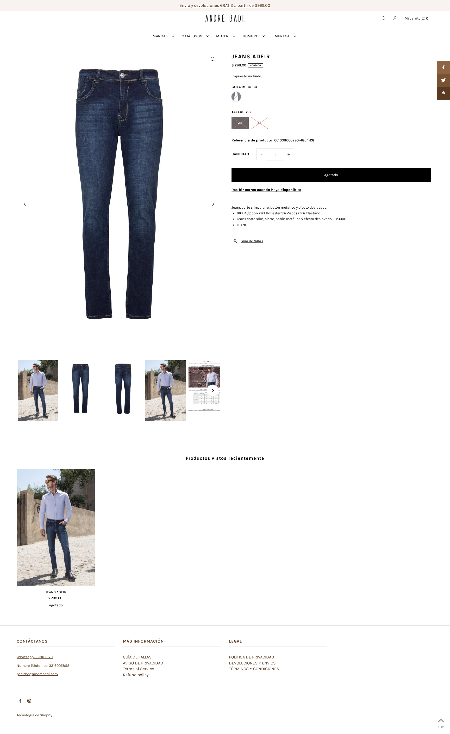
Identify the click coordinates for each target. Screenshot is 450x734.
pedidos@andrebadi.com (37, 674)
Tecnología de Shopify (34, 715)
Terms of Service (138, 668)
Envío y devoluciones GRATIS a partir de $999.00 (224, 5)
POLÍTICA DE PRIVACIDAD (251, 657)
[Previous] (25, 204)
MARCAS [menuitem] (160, 36)
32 (259, 123)
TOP (441, 727)
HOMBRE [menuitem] (250, 36)
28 (240, 123)
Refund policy (135, 674)
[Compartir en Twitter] (443, 80)
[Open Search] (383, 18)
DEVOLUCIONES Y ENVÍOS (252, 663)
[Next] (212, 204)
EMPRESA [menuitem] (281, 36)
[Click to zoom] (212, 59)
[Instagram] (29, 702)
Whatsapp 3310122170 (35, 657)
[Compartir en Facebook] (443, 67)
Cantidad (240, 154)
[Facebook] (20, 702)
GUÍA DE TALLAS (137, 657)
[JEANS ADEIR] (56, 527)
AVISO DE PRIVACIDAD (143, 663)
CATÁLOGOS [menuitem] (192, 36)
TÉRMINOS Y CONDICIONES (254, 668)
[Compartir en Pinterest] (443, 93)
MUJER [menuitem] (222, 36)
